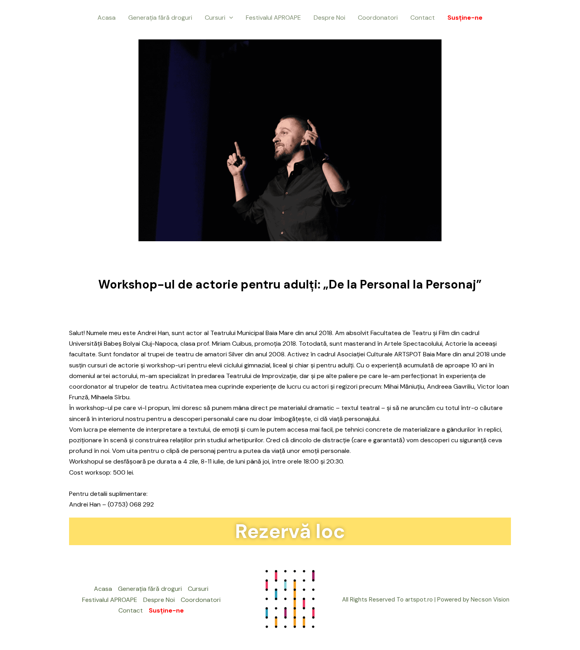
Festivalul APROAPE (273, 17)
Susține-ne (465, 17)
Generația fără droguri (160, 17)
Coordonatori (378, 17)
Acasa (106, 17)
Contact (422, 17)
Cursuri (215, 17)
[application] (229, 18)
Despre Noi (329, 17)
